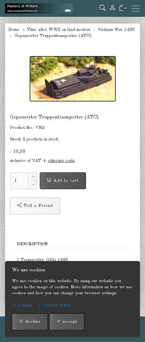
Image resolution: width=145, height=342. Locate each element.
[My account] (112, 8)
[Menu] (137, 8)
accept (69, 321)
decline (32, 321)
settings (24, 305)
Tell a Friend (37, 206)
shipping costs (61, 161)
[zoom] (72, 78)
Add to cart (65, 180)
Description (32, 244)
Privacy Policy (56, 305)
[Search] (102, 8)
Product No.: (22, 128)
